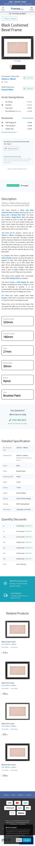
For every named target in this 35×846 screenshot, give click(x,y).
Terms (13, 795)
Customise (29, 78)
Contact (28, 795)
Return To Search (10, 18)
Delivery (20, 795)
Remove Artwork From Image (12, 157)
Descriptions (27, 118)
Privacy (6, 795)
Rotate (6, 82)
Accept (26, 840)
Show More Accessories (9, 132)
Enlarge (18, 61)
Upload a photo (12, 148)
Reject (19, 840)
